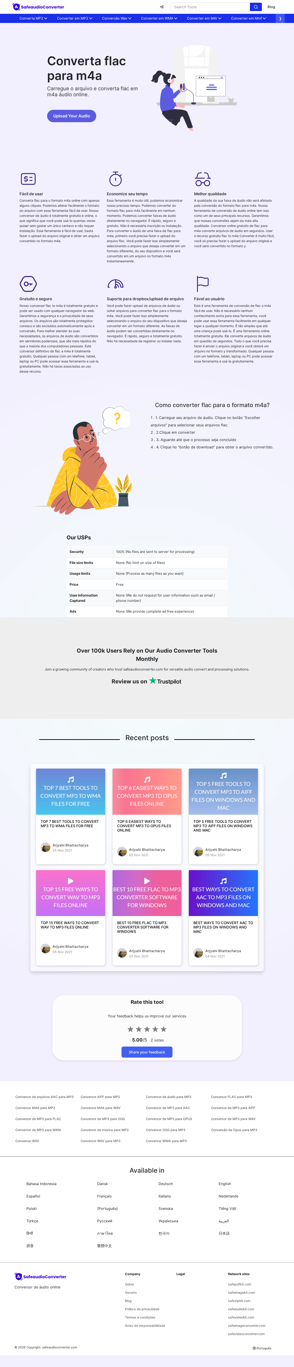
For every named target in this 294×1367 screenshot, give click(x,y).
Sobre (129, 1284)
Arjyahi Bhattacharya (70, 845)
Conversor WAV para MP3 (100, 1141)
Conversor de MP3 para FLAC (38, 1119)
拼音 (30, 1245)
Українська (168, 1221)
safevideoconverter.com (246, 1334)
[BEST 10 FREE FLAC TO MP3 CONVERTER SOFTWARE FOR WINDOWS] (147, 893)
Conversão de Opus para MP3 (234, 1130)
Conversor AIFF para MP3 (100, 1097)
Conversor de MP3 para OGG (103, 1119)
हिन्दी (29, 1233)
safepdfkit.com (239, 1284)
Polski (31, 1208)
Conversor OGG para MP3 (165, 1130)
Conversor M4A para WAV (101, 1108)
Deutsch (165, 1183)
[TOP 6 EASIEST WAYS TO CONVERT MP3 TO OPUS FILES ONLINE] (147, 792)
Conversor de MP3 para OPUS (169, 1119)
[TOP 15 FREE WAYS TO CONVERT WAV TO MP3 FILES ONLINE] (70, 893)
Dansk (102, 1183)
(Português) (107, 1208)
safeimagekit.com (241, 1292)
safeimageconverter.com (247, 1325)
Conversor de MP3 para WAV (233, 1119)
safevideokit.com (241, 1317)
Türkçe (32, 1221)
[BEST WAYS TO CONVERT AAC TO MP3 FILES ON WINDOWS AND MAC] (223, 893)
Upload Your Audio (71, 115)
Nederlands (228, 1196)
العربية (224, 1221)
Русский (104, 1221)
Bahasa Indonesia (41, 1183)
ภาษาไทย (105, 1233)
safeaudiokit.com (241, 1309)
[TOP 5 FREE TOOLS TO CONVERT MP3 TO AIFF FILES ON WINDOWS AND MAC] (223, 792)
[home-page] (39, 7)
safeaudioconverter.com (59, 1347)
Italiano (164, 1196)
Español (33, 1196)
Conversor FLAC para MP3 (231, 1097)
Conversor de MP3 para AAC (168, 1108)
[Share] (162, 6)
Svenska (165, 1208)
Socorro (131, 1292)
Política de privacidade (142, 1309)
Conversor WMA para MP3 (166, 1141)
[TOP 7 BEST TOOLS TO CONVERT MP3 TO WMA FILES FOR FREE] (70, 792)
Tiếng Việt (227, 1208)
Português (264, 1348)
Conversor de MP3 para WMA (38, 1130)
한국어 (164, 1233)
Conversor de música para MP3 (105, 1130)
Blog (271, 7)
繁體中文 (104, 1245)
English (225, 1183)
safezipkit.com (239, 1301)
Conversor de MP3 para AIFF (233, 1108)
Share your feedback (147, 1052)
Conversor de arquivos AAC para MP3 (44, 1097)
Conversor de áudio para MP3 (168, 1097)
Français (104, 1196)
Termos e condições (140, 1317)
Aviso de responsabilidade (145, 1325)
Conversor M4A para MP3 (35, 1108)
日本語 (224, 1233)
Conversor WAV (27, 1141)
